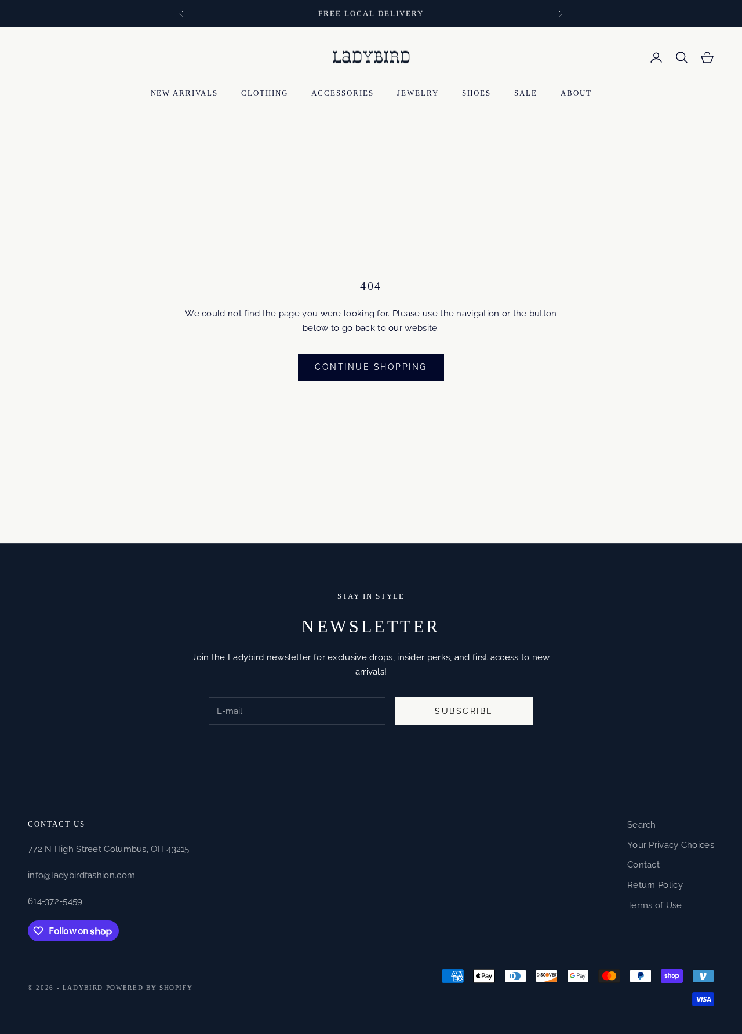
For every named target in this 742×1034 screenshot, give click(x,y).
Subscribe (464, 711)
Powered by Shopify (149, 987)
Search (641, 825)
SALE (525, 93)
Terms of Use (654, 905)
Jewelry (418, 93)
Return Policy (655, 885)
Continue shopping (371, 367)
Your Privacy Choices (670, 845)
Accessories (342, 93)
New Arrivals (185, 93)
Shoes (476, 93)
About (576, 93)
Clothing (264, 93)
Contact (643, 865)
